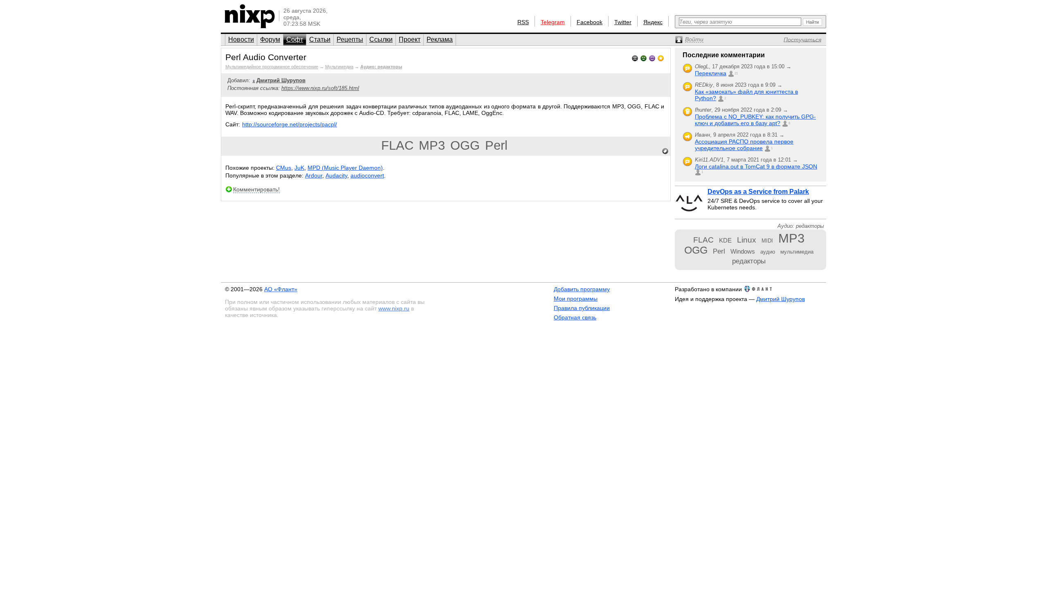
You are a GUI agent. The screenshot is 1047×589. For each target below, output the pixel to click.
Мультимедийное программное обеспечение (271, 66)
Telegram (553, 22)
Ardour (313, 175)
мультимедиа (796, 252)
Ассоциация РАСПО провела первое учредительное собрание (744, 144)
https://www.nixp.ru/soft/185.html (320, 88)
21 (736, 73)
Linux (746, 240)
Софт (294, 39)
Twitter (622, 22)
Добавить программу (582, 289)
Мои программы (576, 298)
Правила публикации (582, 308)
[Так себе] (643, 57)
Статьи (319, 39)
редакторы (749, 261)
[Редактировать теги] (665, 151)
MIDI (767, 241)
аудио (767, 252)
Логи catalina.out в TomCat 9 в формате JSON (756, 166)
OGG (465, 145)
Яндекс (653, 22)
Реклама (440, 39)
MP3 (432, 145)
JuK (299, 167)
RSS (523, 22)
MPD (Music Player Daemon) (345, 167)
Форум (270, 39)
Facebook (589, 22)
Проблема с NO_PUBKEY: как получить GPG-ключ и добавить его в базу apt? (755, 119)
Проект (409, 39)
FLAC (397, 145)
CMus (283, 167)
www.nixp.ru (393, 308)
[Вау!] (661, 57)
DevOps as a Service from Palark (758, 191)
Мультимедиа (339, 66)
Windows (742, 251)
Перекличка (710, 73)
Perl (496, 145)
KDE (725, 240)
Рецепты (350, 39)
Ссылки (381, 39)
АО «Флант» (280, 289)
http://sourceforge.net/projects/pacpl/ (289, 124)
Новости (241, 39)
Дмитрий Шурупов (780, 299)
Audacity (336, 175)
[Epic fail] (635, 57)
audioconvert (367, 175)
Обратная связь (575, 317)
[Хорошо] (652, 57)
